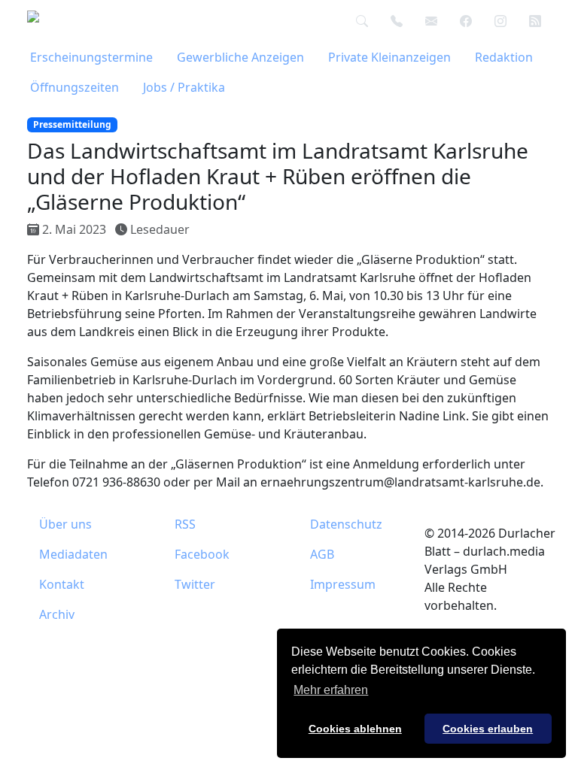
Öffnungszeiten (74, 87)
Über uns (65, 524)
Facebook (202, 554)
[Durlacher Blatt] (50, 21)
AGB (322, 554)
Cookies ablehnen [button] (355, 729)
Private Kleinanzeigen (389, 57)
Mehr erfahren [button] (331, 690)
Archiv (57, 614)
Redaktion (504, 57)
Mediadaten (73, 554)
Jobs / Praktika (184, 87)
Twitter (195, 584)
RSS (185, 524)
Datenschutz (346, 524)
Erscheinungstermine (91, 57)
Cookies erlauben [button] (488, 729)
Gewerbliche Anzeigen (240, 57)
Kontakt (61, 584)
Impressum (343, 584)
